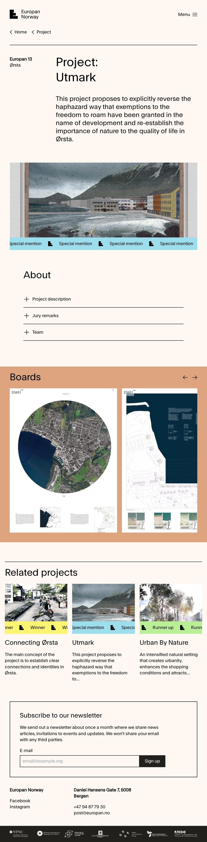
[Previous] (185, 377)
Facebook (20, 801)
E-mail (26, 750)
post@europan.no (92, 813)
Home (21, 32)
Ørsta (15, 65)
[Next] (194, 377)
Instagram (20, 807)
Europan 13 (21, 59)
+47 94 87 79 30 (89, 807)
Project (44, 32)
